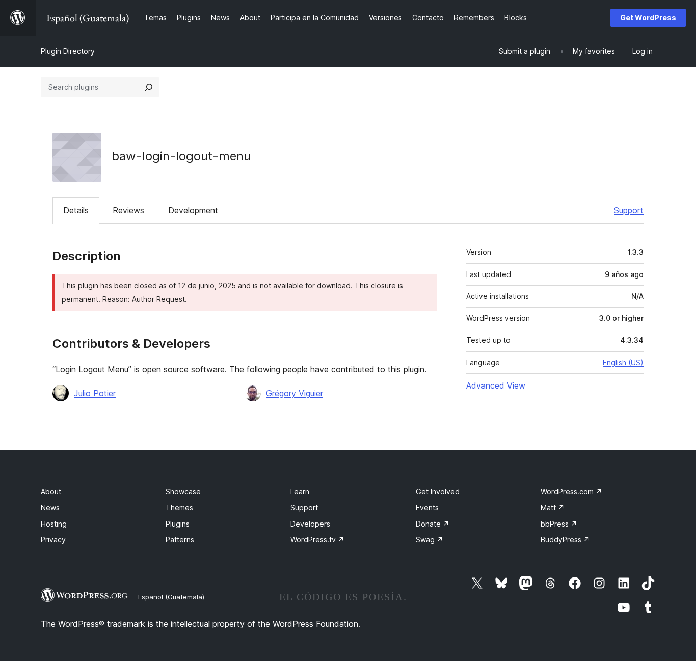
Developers (310, 523)
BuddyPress (565, 539)
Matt (553, 507)
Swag (429, 539)
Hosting (54, 523)
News (50, 507)
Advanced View (495, 385)
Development (193, 210)
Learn (299, 491)
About (51, 491)
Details (76, 210)
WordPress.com (571, 491)
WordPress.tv (317, 539)
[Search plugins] (149, 87)
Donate (432, 523)
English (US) (623, 362)
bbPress (559, 523)
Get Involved (438, 491)
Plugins (178, 523)
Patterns (180, 539)
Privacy (53, 539)
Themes (179, 507)
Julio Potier (95, 393)
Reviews (128, 210)
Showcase (183, 491)
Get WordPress (648, 17)
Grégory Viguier (294, 393)
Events (427, 507)
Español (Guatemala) (171, 597)
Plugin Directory (68, 51)
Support (629, 210)
